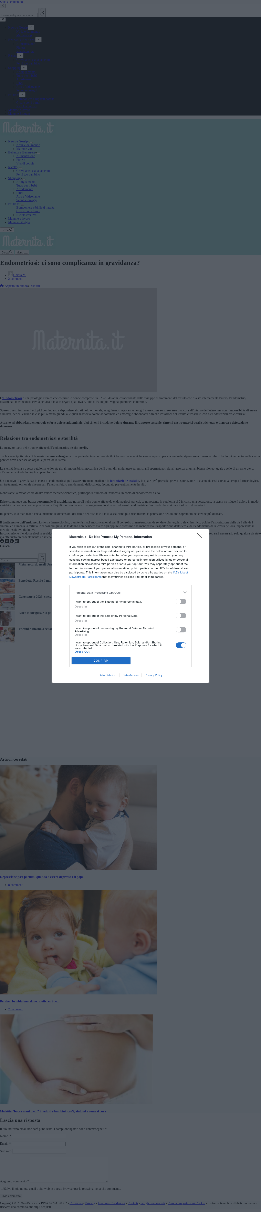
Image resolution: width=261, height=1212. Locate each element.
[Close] (201, 537)
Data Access (130, 675)
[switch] (181, 601)
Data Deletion (107, 675)
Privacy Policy (154, 675)
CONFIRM (101, 660)
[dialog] (130, 606)
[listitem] (130, 592)
